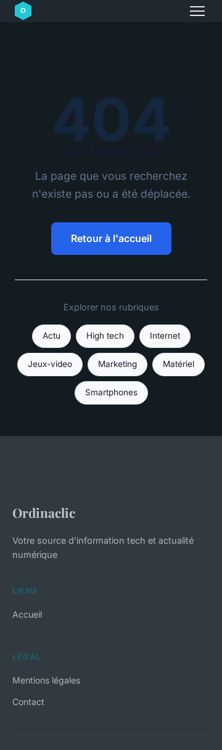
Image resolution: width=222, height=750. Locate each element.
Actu (51, 336)
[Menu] (197, 11)
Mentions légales (46, 680)
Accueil (27, 614)
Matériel (178, 364)
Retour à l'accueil (111, 238)
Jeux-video (50, 364)
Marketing (117, 364)
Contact (28, 701)
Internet (165, 336)
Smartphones (111, 392)
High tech (105, 336)
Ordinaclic (43, 512)
